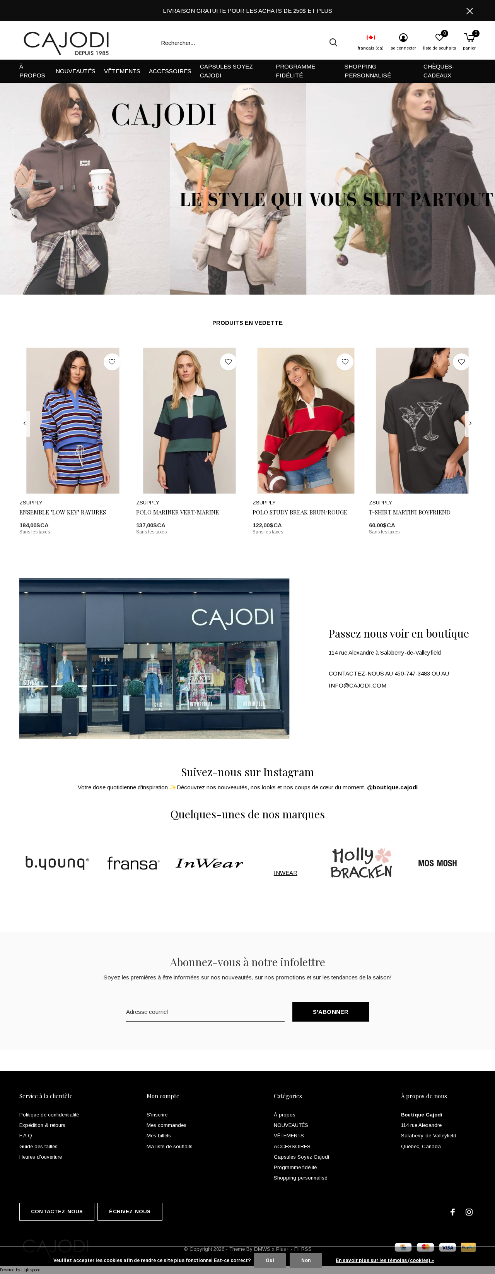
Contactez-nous (57, 1211)
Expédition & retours (42, 1125)
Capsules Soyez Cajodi (226, 71)
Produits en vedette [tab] (247, 322)
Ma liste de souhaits (170, 1146)
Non (306, 1260)
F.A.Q (25, 1136)
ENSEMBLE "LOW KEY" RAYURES (62, 512)
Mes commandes (166, 1125)
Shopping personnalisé (368, 71)
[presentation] (24, 423)
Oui (270, 1260)
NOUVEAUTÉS (76, 71)
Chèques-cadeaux (438, 71)
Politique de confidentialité (49, 1115)
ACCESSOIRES (170, 71)
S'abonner (331, 1011)
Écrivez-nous (129, 1211)
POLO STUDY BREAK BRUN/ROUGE (300, 512)
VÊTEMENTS (122, 71)
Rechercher (333, 42)
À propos (32, 71)
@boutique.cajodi (392, 787)
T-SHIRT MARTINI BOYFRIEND (410, 512)
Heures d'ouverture (40, 1157)
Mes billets (159, 1136)
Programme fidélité (295, 71)
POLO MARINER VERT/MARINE (177, 512)
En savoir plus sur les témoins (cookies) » (385, 1260)
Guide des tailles (38, 1146)
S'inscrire (157, 1115)
